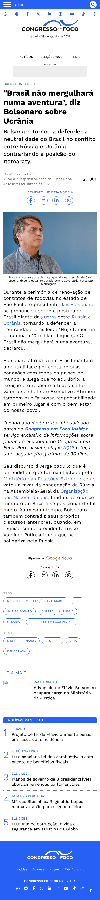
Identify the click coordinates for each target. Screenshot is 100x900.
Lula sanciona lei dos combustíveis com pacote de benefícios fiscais (52, 759)
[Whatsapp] (5, 14)
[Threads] (94, 14)
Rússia (79, 317)
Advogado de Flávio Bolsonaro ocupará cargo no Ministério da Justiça (65, 692)
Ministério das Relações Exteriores (43, 478)
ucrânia (13, 622)
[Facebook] (27, 14)
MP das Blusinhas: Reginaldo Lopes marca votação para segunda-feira (47, 804)
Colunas (38, 869)
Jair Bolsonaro (76, 304)
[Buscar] (93, 4)
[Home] (50, 25)
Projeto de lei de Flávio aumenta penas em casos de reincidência (51, 737)
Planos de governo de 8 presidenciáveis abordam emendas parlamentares (51, 782)
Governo (53, 640)
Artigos (54, 869)
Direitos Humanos (21, 640)
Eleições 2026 (51, 57)
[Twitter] (38, 14)
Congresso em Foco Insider (51, 622)
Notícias (26, 57)
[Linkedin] (49, 14)
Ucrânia (11, 323)
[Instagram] (60, 14)
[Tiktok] (83, 14)
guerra (48, 317)
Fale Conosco (74, 869)
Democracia (16, 651)
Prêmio (75, 57)
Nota (73, 640)
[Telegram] (17, 14)
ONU (77, 601)
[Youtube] (72, 14)
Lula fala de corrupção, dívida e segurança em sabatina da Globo (45, 826)
